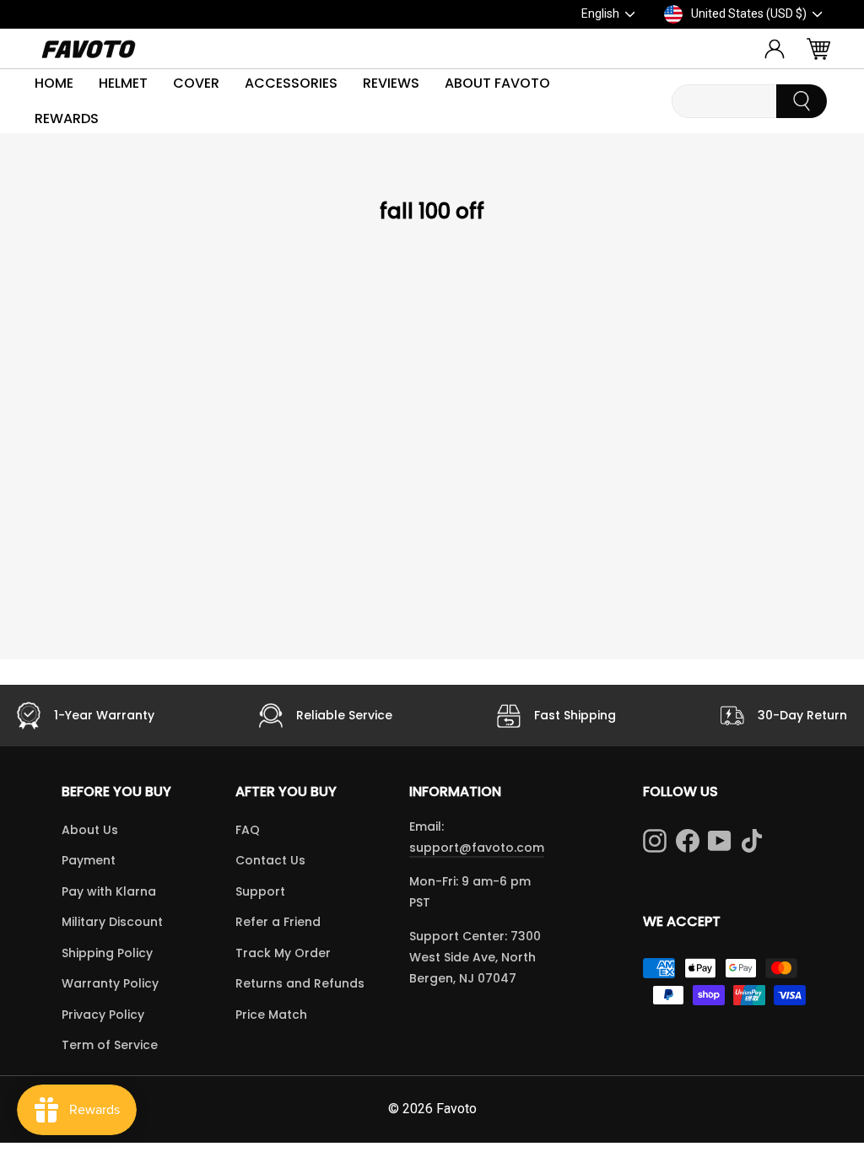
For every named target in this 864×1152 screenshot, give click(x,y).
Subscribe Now (601, 686)
